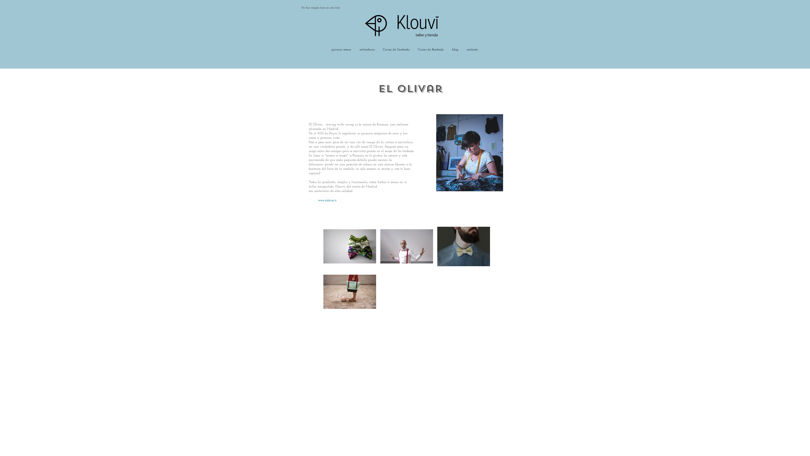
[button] (396, 47)
